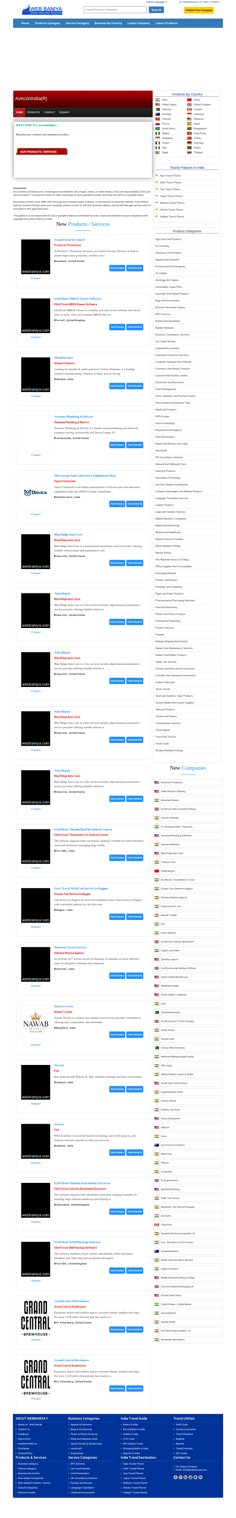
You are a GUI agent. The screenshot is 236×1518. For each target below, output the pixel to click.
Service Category (77, 23)
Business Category (28, 1463)
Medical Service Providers (169, 539)
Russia (165, 123)
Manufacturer (63, 357)
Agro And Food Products (168, 239)
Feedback (214, 2)
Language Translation (82, 1487)
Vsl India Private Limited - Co (176, 1330)
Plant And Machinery (166, 607)
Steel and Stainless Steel (84, 1438)
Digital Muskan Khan (172, 1092)
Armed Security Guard (69, 240)
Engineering (77, 1453)
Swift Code (182, 1424)
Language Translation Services (171, 498)
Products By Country (187, 94)
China (196, 99)
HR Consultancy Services (169, 457)
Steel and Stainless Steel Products (174, 696)
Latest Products (166, 23)
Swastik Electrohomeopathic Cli (178, 1233)
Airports (180, 1443)
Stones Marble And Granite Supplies (174, 702)
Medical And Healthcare (168, 532)
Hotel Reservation (164, 437)
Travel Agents (162, 730)
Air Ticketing (162, 246)
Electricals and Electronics (169, 382)
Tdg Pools (166, 1224)
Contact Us (24, 1429)
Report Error (24, 1438)
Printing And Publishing (167, 621)
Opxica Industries (65, 481)
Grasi (163, 1136)
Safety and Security (166, 661)
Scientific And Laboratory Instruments (175, 675)
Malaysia (198, 119)
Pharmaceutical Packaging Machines (175, 600)
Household (161, 450)
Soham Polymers (64, 363)
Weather (180, 1438)
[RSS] (200, 1477)
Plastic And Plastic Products (170, 614)
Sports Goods (162, 689)
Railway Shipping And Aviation (171, 641)
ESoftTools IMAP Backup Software (77, 1242)
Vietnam (166, 119)
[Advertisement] (118, 57)
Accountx (166, 1215)
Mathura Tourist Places (172, 203)
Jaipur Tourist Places (171, 196)
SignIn (206, 2)
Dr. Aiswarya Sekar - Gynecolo (177, 826)
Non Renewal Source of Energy (172, 559)
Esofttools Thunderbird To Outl (177, 879)
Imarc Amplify (168, 932)
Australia (166, 114)
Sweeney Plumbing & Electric (73, 416)
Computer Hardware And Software (173, 362)
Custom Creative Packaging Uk (177, 1286)
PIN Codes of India (133, 1443)
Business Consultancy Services (172, 334)
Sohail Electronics (170, 1012)
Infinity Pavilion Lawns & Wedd (177, 1074)
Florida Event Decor (171, 1295)
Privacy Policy (25, 1453)
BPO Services (163, 314)
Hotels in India (130, 1434)
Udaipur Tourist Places (172, 216)
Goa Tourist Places (170, 189)
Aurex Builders (168, 1313)
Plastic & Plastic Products (84, 1434)
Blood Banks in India (134, 1429)
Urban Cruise (168, 1030)
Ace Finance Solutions (173, 1145)
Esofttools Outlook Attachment (177, 941)
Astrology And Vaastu (166, 280)
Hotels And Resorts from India (171, 443)
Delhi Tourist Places (170, 182)
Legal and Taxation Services (170, 511)
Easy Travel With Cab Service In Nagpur (81, 888)
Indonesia (198, 114)
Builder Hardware (164, 327)
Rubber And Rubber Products (170, 655)
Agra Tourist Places (170, 175)
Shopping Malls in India (135, 1448)
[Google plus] (180, 1477)
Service (59, 1065)
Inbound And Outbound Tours (170, 464)
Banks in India (130, 1424)
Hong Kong (199, 133)
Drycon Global (168, 1100)
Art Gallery (161, 273)
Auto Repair (62, 593)
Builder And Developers (167, 321)
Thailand (198, 152)
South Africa (168, 128)
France (165, 142)
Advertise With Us (27, 1443)
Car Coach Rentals (165, 341)
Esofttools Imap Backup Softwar (178, 968)
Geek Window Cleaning (173, 791)
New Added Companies (30, 1478)
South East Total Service (174, 1083)
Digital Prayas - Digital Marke (176, 1304)
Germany (198, 142)
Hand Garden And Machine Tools (172, 402)
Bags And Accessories (167, 300)
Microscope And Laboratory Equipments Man (84, 475)
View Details (135, 268)
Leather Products (164, 505)
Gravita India (167, 1039)
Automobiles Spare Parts (168, 287)
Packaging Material (165, 573)
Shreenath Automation (173, 1339)
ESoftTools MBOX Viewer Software (78, 298)
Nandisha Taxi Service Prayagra (177, 1207)
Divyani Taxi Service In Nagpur (72, 894)
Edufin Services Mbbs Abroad (177, 1260)
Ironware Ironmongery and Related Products (178, 491)
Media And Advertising (167, 525)
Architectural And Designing (170, 266)
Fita (56, 1070)
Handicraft (76, 1448)
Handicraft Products (166, 409)
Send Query (117, 268)
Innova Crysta (64, 1006)
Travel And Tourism (165, 736)
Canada (197, 109)
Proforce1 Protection (67, 245)
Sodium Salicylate (165, 682)
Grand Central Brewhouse (71, 1301)
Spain (196, 123)
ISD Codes (181, 1453)
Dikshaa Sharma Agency (69, 953)
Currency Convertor (186, 1429)
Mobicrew (166, 1154)
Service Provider (26, 1492)
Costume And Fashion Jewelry (171, 375)
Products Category (47, 23)
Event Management (165, 389)
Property (159, 634)
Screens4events (169, 1251)
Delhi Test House (170, 1198)
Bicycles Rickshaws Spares (170, 307)
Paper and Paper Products (169, 593)
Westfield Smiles (170, 985)
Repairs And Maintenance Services (174, 648)
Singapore (167, 138)
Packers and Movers (166, 580)
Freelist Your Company (199, 10)
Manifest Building (170, 1189)
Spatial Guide (168, 1322)
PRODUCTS (33, 112)
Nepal (164, 152)
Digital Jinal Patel (170, 950)
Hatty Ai (165, 1127)
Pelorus (165, 1162)
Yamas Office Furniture (173, 1047)
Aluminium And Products (168, 252)
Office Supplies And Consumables (173, 566)
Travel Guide (162, 743)
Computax (166, 1171)
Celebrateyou (168, 871)
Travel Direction (184, 1448)
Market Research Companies (170, 518)
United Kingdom (202, 104)
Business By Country (108, 23)
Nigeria (165, 133)
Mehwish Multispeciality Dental (177, 1056)
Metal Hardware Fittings (168, 546)
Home (25, 23)
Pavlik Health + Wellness (174, 994)
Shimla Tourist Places (171, 209)
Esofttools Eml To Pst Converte (177, 1021)
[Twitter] (195, 1477)
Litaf (163, 1003)
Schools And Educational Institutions (175, 668)
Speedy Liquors (169, 959)
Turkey (197, 138)
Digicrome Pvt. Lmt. (171, 906)
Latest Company (139, 23)
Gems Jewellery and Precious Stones (175, 396)
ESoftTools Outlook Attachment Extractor (82, 1183)
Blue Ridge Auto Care (68, 534)
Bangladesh (199, 128)
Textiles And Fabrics (166, 716)
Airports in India (131, 1453)
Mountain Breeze (170, 800)
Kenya (197, 147)
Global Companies (28, 1487)
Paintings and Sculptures (168, 586)
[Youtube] (190, 1477)
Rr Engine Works (169, 1180)
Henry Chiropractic (171, 1118)
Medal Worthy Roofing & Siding (178, 1277)
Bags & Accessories (81, 1429)
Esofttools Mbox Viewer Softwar (178, 809)
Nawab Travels (63, 1011)
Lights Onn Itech (169, 1268)
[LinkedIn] (185, 1477)
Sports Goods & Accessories (86, 1443)
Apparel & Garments (81, 1424)
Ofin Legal (166, 1065)
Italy (164, 147)
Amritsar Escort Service (70, 947)
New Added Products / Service (34, 1483)
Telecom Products (165, 709)
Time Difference (184, 1434)
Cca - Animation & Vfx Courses (177, 1242)
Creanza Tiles (168, 862)
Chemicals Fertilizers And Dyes (172, 355)
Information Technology (167, 477)
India (164, 99)
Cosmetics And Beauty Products (172, 368)
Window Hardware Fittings (169, 750)
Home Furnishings (165, 423)
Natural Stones (163, 552)
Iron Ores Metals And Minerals (171, 484)
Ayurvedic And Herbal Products (172, 293)
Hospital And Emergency (168, 430)
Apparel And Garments (167, 259)
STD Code (128, 1438)
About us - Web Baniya (30, 1424)
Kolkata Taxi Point (170, 1109)
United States (169, 104)
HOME (19, 112)
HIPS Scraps (162, 416)
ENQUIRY (64, 112)
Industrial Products (165, 471)
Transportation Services (168, 723)
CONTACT (49, 112)
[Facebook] (175, 1477)
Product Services (164, 627)
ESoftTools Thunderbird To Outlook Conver (83, 829)
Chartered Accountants (167, 348)
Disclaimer (23, 1448)
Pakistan (166, 109)
